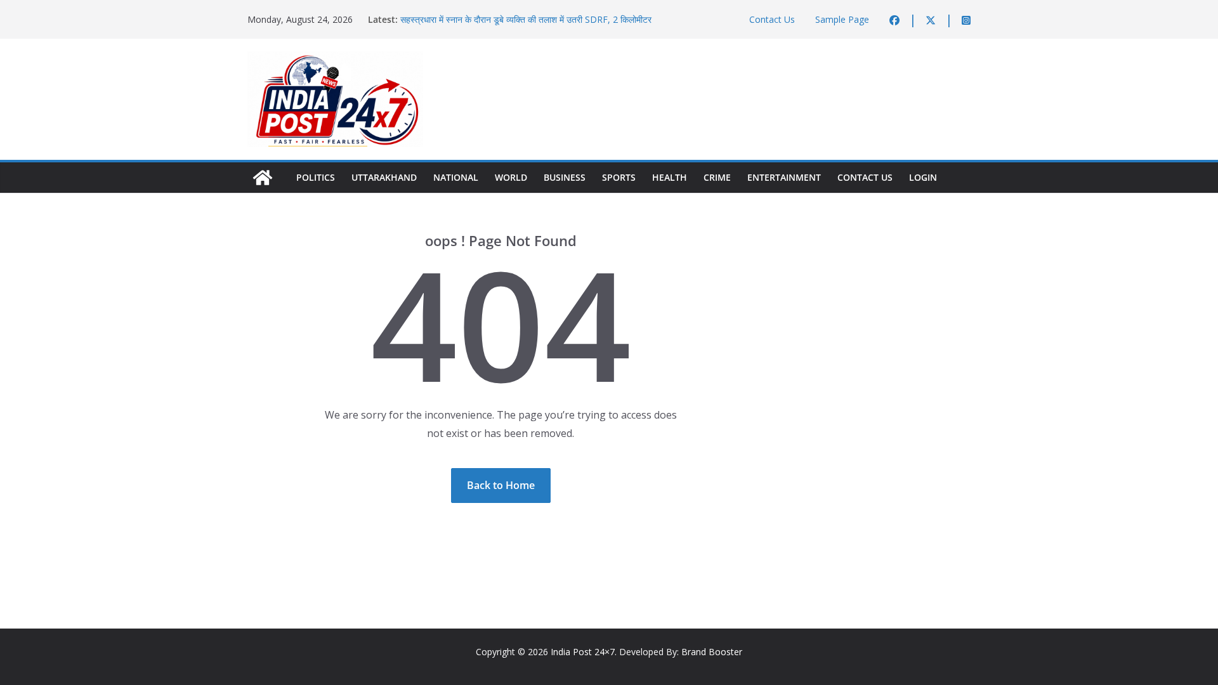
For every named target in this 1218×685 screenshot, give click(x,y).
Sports (619, 177)
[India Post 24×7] (262, 177)
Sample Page (842, 19)
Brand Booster (711, 652)
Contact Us (772, 19)
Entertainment (784, 177)
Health (669, 177)
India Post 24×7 (583, 652)
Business (565, 177)
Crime (717, 177)
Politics (315, 177)
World (511, 177)
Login (923, 177)
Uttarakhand (384, 177)
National (455, 177)
